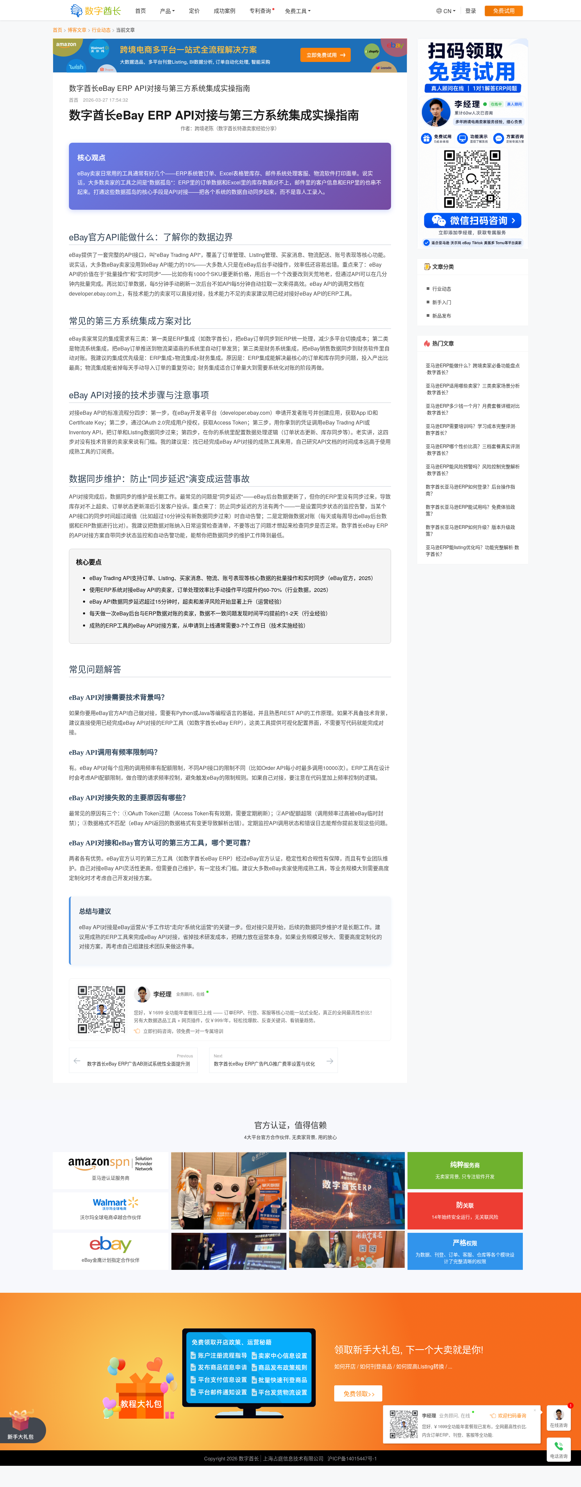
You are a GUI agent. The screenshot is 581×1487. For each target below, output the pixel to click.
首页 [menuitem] (140, 10)
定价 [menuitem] (194, 10)
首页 (57, 29)
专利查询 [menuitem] (260, 10)
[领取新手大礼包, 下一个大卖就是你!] (23, 1425)
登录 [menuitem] (470, 10)
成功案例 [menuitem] (224, 10)
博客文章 (77, 29)
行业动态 (101, 29)
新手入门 (441, 302)
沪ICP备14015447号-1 (352, 1458)
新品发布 (441, 315)
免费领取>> (359, 1393)
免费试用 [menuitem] (504, 10)
